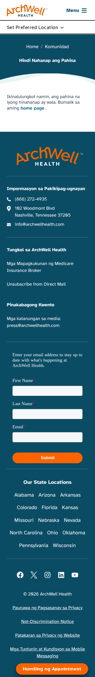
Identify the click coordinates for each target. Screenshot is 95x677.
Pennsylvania (33, 545)
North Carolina (26, 532)
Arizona (47, 495)
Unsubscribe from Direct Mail (36, 284)
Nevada (72, 520)
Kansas (70, 507)
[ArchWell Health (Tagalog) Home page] (27, 11)
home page (32, 108)
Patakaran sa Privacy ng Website (47, 635)
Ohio (52, 532)
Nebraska (49, 520)
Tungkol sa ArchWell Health (36, 250)
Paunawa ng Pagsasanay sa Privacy (47, 608)
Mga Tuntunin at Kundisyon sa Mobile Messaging (47, 652)
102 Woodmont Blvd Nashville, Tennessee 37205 (43, 212)
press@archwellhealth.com (33, 325)
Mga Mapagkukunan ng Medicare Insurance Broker (40, 267)
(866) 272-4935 (31, 199)
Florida (50, 507)
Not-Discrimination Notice (47, 622)
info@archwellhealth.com (39, 224)
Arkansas (70, 495)
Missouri (24, 520)
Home (32, 47)
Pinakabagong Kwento (30, 305)
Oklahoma (74, 532)
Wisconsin (64, 545)
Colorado (27, 507)
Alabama (24, 495)
